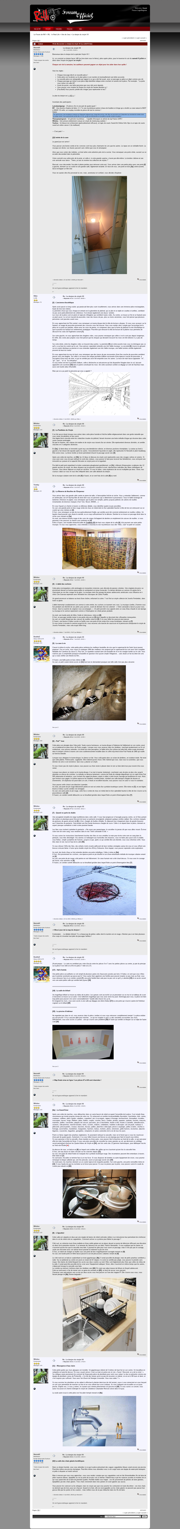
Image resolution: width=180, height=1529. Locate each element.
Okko (35, 296)
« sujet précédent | (128, 38)
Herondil (37, 48)
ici (105, 87)
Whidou (36, 423)
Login (139, 10)
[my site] (35, 69)
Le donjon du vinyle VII (80, 34)
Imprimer (143, 40)
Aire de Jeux (65, 34)
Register (144, 10)
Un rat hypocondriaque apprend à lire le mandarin (69, 288)
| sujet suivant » (141, 38)
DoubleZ (37, 637)
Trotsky (36, 485)
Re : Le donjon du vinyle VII (73, 296)
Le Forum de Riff (40, 34)
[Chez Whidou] (35, 453)
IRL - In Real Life (54, 34)
